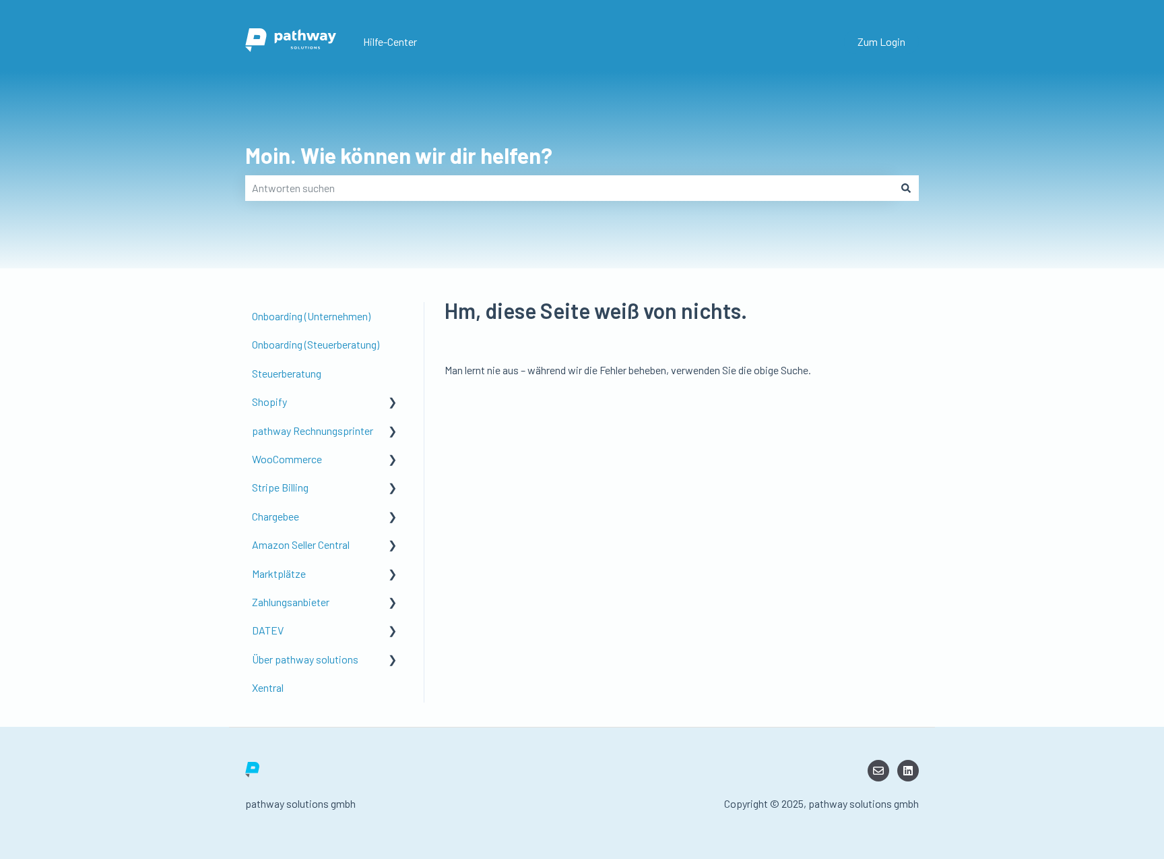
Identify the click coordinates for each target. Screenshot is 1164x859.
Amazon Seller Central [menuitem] (301, 544)
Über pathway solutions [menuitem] (305, 659)
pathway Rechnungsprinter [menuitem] (312, 430)
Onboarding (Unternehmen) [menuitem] (311, 315)
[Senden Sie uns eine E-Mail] (878, 770)
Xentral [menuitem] (268, 687)
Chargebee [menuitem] (275, 516)
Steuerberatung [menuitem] (286, 373)
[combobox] (569, 188)
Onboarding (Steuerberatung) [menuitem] (315, 344)
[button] (392, 403)
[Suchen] (906, 188)
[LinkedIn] (908, 770)
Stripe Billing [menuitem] (280, 487)
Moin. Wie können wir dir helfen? (398, 155)
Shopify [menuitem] (269, 401)
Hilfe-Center (390, 41)
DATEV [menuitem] (268, 630)
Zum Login (881, 41)
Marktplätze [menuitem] (279, 573)
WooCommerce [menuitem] (287, 458)
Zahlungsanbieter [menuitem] (290, 601)
